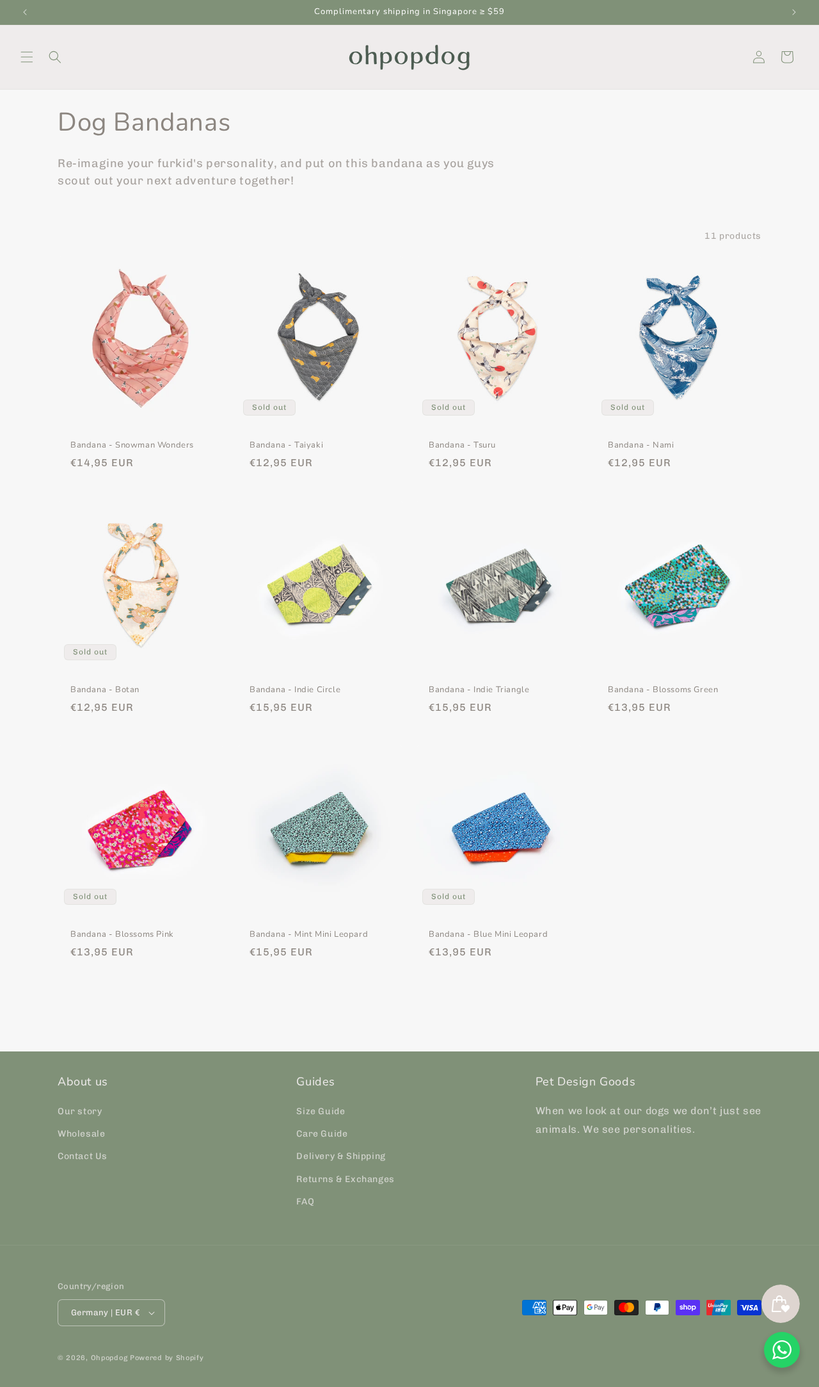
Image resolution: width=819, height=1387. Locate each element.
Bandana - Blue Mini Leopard (488, 934)
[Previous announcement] (25, 12)
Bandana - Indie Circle (295, 690)
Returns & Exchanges (345, 1179)
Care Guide (321, 1133)
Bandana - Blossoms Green (663, 690)
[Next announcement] (794, 12)
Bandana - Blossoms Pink (122, 934)
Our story (80, 1111)
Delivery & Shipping (340, 1156)
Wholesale (81, 1133)
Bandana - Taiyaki (286, 445)
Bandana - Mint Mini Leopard (309, 934)
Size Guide (320, 1111)
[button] (27, 57)
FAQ (305, 1201)
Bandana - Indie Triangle (479, 690)
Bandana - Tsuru (462, 445)
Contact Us (82, 1156)
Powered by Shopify (167, 1358)
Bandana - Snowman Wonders (132, 445)
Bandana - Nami (641, 445)
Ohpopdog (109, 1358)
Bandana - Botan (104, 690)
